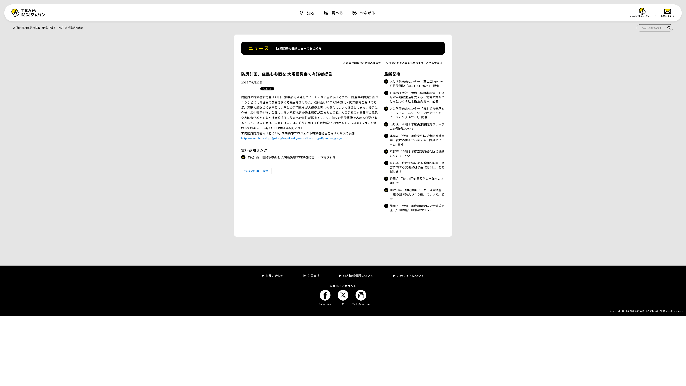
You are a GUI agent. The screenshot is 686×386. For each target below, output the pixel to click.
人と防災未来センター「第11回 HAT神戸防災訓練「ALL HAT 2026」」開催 (416, 83)
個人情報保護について (358, 275)
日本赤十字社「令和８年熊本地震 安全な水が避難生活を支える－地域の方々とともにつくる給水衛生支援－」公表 (417, 97)
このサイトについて (410, 275)
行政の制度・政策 (256, 171)
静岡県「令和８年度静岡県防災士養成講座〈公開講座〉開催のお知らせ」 (417, 208)
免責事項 (313, 275)
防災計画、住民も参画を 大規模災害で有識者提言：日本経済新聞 (291, 157)
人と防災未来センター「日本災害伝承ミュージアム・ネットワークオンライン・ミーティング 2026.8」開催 (417, 113)
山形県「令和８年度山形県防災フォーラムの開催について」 (417, 126)
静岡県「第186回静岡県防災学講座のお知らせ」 (417, 181)
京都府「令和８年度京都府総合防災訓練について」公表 (417, 153)
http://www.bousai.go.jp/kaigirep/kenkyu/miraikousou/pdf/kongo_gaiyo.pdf (294, 138)
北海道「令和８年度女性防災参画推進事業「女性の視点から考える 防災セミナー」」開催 (417, 140)
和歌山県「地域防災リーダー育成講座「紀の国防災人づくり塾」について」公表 (417, 194)
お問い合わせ (275, 275)
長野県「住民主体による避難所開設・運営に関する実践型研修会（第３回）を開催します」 (417, 167)
